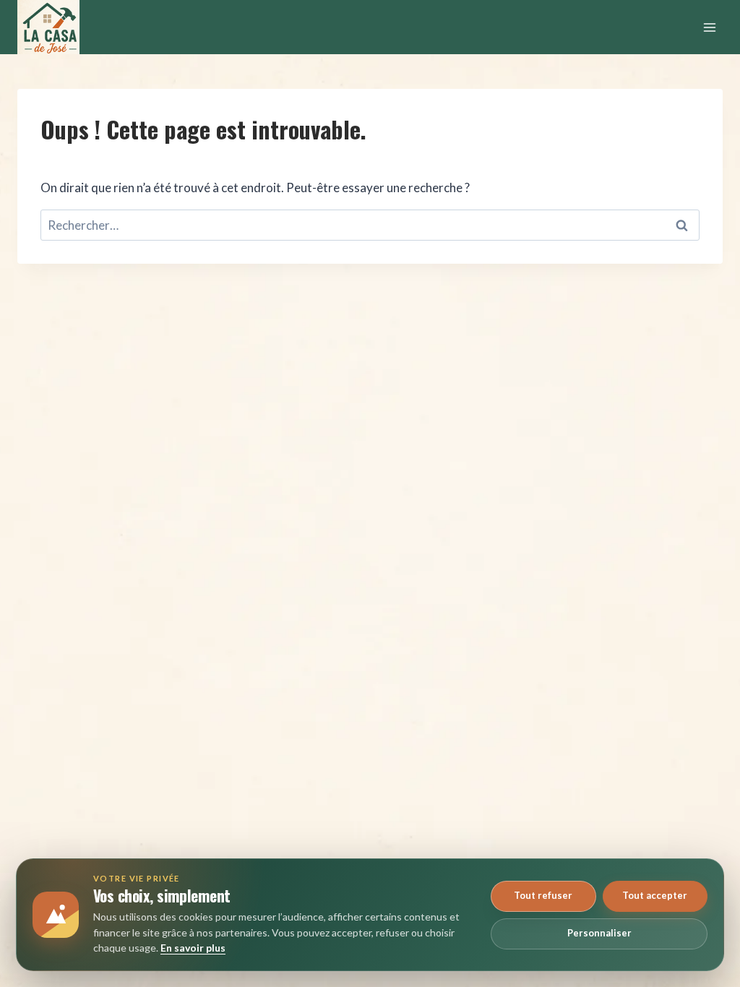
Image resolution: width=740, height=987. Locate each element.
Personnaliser (599, 933)
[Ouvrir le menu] (709, 27)
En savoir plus (192, 947)
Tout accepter (654, 895)
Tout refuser (543, 895)
